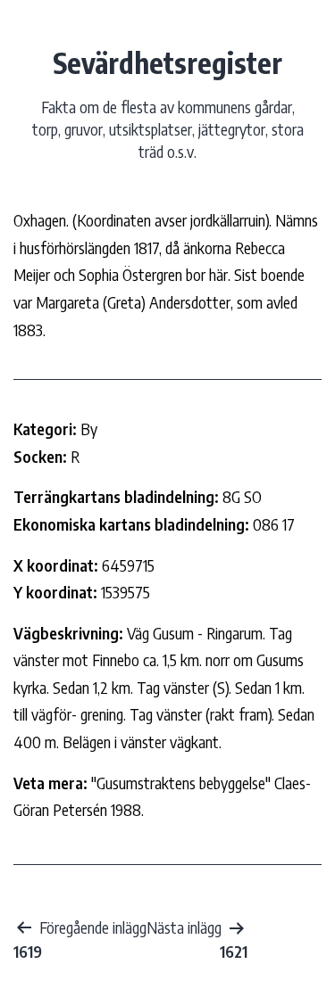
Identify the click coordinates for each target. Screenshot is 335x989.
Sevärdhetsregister (167, 62)
